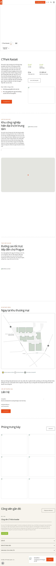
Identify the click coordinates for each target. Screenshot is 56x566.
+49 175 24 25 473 (4, 406)
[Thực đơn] (54, 2)
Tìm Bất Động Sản (40, 2)
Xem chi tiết (4, 533)
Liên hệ (49, 559)
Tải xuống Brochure (6, 101)
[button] (28, 175)
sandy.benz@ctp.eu (5, 404)
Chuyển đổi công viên (5, 48)
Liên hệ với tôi (5, 411)
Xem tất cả (51, 428)
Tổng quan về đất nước (48, 510)
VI (46, 2)
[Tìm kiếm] (51, 2)
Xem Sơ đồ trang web (34, 80)
